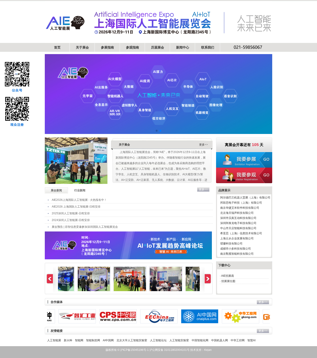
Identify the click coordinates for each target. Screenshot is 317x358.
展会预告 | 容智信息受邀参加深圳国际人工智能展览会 (85, 226)
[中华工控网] (227, 316)
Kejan (208, 349)
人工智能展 (54, 340)
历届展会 (157, 47)
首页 (57, 47)
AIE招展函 (227, 275)
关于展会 (82, 47)
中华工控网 (238, 340)
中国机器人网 (219, 340)
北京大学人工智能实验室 (131, 340)
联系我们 (207, 47)
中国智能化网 (200, 340)
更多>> (203, 144)
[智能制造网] (268, 316)
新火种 (68, 340)
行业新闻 (79, 190)
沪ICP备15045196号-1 (134, 349)
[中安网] (105, 316)
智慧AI (251, 340)
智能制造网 (93, 340)
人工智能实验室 (179, 340)
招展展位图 (228, 281)
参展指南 (107, 47)
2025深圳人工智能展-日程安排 (71, 213)
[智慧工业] (64, 316)
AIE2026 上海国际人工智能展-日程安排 (76, 206)
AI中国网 (108, 340)
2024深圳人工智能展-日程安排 (71, 220)
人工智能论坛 (158, 340)
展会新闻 (56, 190)
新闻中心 (182, 47)
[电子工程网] (146, 316)
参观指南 (132, 47)
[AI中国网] (187, 316)
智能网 (79, 340)
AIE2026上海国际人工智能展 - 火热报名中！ (79, 200)
